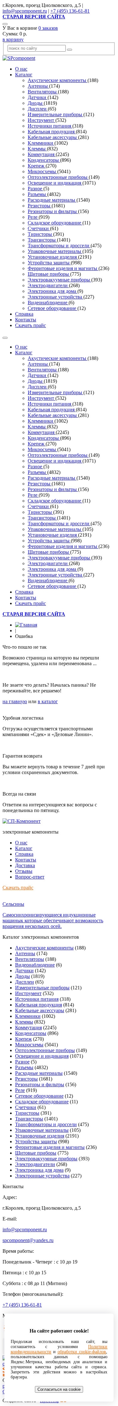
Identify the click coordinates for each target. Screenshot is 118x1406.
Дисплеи (38, 108)
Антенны (38, 86)
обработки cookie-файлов (82, 1351)
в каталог (48, 701)
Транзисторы (42, 240)
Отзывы (23, 871)
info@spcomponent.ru (25, 11)
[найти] (69, 50)
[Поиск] (5, 24)
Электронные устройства (55, 296)
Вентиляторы (43, 91)
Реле (33, 217)
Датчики (38, 97)
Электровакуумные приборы (59, 279)
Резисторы (40, 205)
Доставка (25, 865)
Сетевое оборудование (52, 308)
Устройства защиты (49, 262)
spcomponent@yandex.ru (28, 1240)
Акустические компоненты (57, 80)
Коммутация (42, 154)
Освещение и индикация (55, 183)
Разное (35, 188)
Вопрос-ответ (29, 877)
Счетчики (39, 228)
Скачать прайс (30, 325)
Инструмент (41, 120)
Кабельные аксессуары (53, 137)
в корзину (13, 39)
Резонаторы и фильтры (53, 211)
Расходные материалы (52, 200)
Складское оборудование (55, 222)
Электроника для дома (52, 291)
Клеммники (41, 143)
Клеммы (37, 148)
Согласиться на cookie (59, 1389)
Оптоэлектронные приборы (58, 177)
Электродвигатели (48, 285)
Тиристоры (40, 234)
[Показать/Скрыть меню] (5, 338)
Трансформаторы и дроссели (59, 245)
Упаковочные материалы (55, 251)
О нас (21, 69)
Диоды (36, 103)
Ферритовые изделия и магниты (63, 268)
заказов (48, 28)
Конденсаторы (44, 160)
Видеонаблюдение (48, 302)
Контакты (25, 319)
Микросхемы (42, 171)
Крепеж (37, 165)
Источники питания (50, 126)
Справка (24, 314)
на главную (15, 701)
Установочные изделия (53, 257)
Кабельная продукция (52, 131)
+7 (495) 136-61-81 (70, 11)
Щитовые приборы (49, 274)
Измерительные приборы (55, 114)
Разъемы (37, 194)
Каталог (23, 74)
